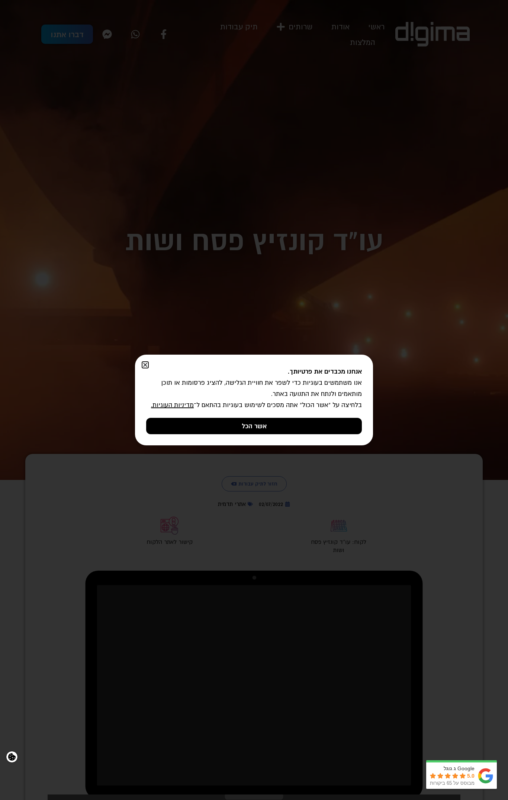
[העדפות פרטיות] (12, 757)
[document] (254, 400)
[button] (145, 365)
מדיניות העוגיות (173, 405)
